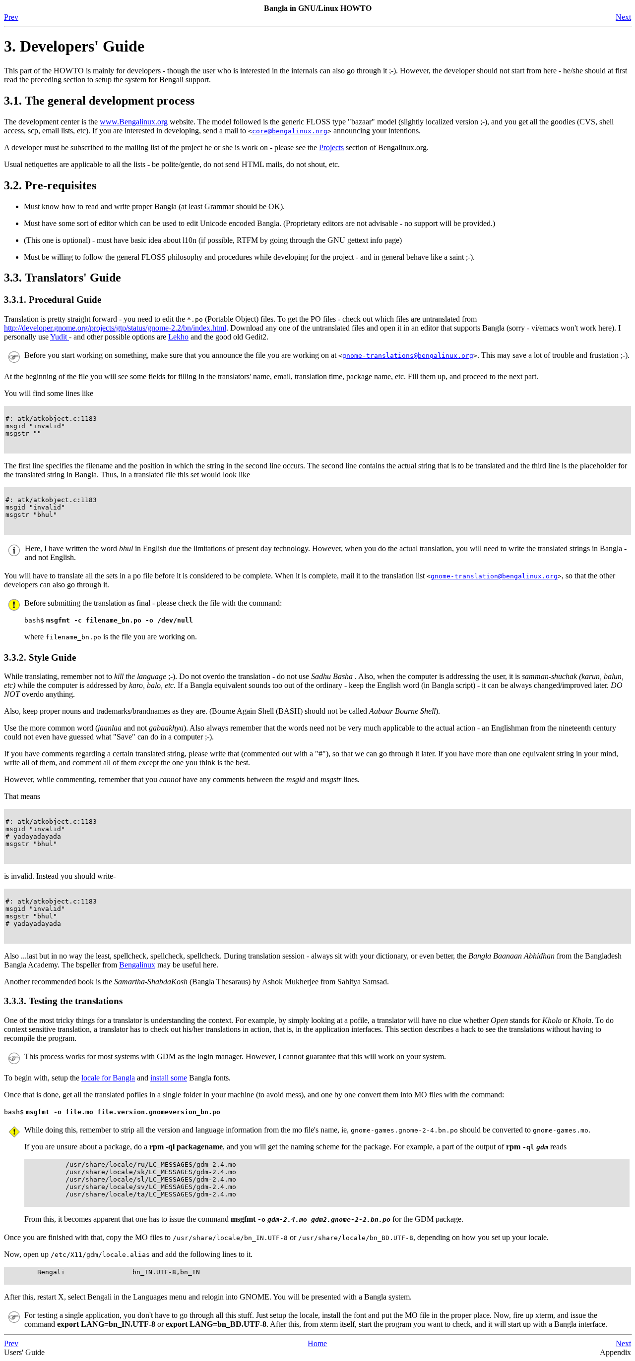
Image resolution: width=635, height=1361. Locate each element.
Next (623, 17)
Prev (11, 17)
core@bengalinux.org (289, 131)
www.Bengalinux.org (134, 121)
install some (168, 1078)
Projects (331, 147)
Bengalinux (137, 965)
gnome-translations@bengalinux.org (407, 355)
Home (317, 1343)
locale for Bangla (108, 1078)
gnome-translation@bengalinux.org (494, 576)
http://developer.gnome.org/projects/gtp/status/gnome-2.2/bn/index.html (115, 328)
